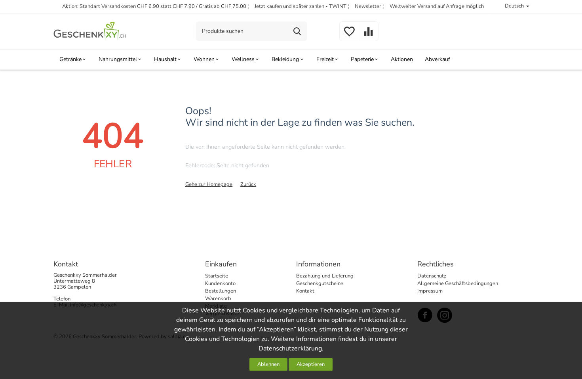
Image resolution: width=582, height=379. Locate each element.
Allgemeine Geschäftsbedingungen (457, 283)
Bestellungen (220, 291)
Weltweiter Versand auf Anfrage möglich (437, 6)
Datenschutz (431, 275)
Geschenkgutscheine (319, 283)
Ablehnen (268, 364)
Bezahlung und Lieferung (325, 275)
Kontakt (305, 291)
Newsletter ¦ (369, 6)
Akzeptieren (311, 364)
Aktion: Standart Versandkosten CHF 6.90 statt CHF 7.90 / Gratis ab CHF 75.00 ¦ (155, 6)
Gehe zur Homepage (208, 184)
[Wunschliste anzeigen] (349, 36)
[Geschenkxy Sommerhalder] (90, 30)
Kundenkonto (220, 283)
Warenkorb (218, 298)
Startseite (216, 275)
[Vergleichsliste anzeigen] (368, 36)
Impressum (430, 291)
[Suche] (297, 31)
